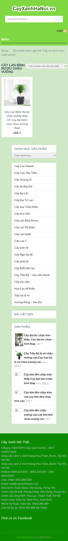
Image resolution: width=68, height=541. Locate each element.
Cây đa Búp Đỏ (23, 186)
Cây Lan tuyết (22, 234)
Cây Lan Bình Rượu (26, 220)
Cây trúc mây (22, 281)
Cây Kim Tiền (22, 213)
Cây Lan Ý (20, 241)
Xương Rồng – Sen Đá (28, 302)
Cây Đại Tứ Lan (23, 200)
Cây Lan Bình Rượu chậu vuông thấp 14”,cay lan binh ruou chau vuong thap (17, 120)
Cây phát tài (21, 261)
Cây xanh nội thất (25, 537)
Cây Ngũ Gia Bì (23, 254)
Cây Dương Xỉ (23, 179)
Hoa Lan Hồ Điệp (24, 288)
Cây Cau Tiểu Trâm (25, 173)
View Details (17, 99)
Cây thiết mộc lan (24, 268)
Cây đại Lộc (21, 193)
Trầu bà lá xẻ (22, 295)
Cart (60, 31)
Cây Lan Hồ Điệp (24, 227)
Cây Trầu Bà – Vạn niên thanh (32, 275)
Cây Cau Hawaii (24, 166)
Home (4, 50)
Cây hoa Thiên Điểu (26, 207)
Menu (5, 39)
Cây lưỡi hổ (21, 247)
